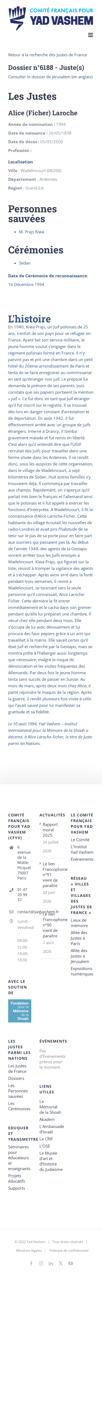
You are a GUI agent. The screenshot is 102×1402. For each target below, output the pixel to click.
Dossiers (16, 1078)
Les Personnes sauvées (18, 1091)
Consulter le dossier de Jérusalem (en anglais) (50, 76)
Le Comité (80, 839)
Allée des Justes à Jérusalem (80, 956)
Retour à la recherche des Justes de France (47, 54)
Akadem (47, 1119)
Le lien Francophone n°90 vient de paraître (51, 924)
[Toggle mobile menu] (91, 35)
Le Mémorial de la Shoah (50, 1107)
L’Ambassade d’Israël (51, 1129)
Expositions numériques (82, 971)
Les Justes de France (17, 1068)
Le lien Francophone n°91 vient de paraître (51, 874)
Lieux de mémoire (79, 922)
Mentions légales (29, 1250)
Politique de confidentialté (69, 1250)
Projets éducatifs (16, 1178)
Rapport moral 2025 (50, 830)
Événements (82, 859)
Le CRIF (46, 1139)
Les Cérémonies (19, 1106)
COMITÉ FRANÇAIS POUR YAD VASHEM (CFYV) (19, 826)
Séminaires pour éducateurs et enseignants (19, 1157)
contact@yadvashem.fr (24, 911)
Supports (16, 1188)
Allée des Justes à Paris (79, 938)
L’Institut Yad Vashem (82, 849)
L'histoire (29, 318)
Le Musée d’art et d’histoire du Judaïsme (51, 1161)
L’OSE (44, 1146)
